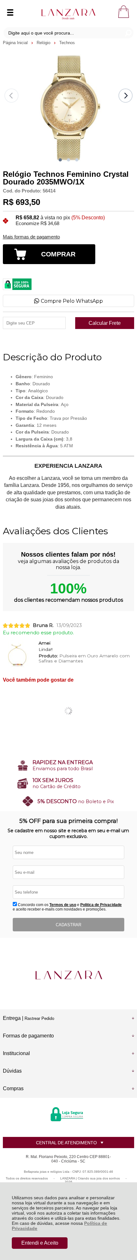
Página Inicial (16, 42)
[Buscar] (127, 32)
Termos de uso (62, 905)
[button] (60, 159)
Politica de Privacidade (101, 905)
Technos (67, 42)
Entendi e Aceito (39, 1243)
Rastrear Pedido (39, 1018)
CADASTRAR (68, 924)
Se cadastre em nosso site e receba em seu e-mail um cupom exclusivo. (68, 833)
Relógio (44, 42)
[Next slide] (126, 96)
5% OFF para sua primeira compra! (68, 821)
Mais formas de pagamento (31, 236)
